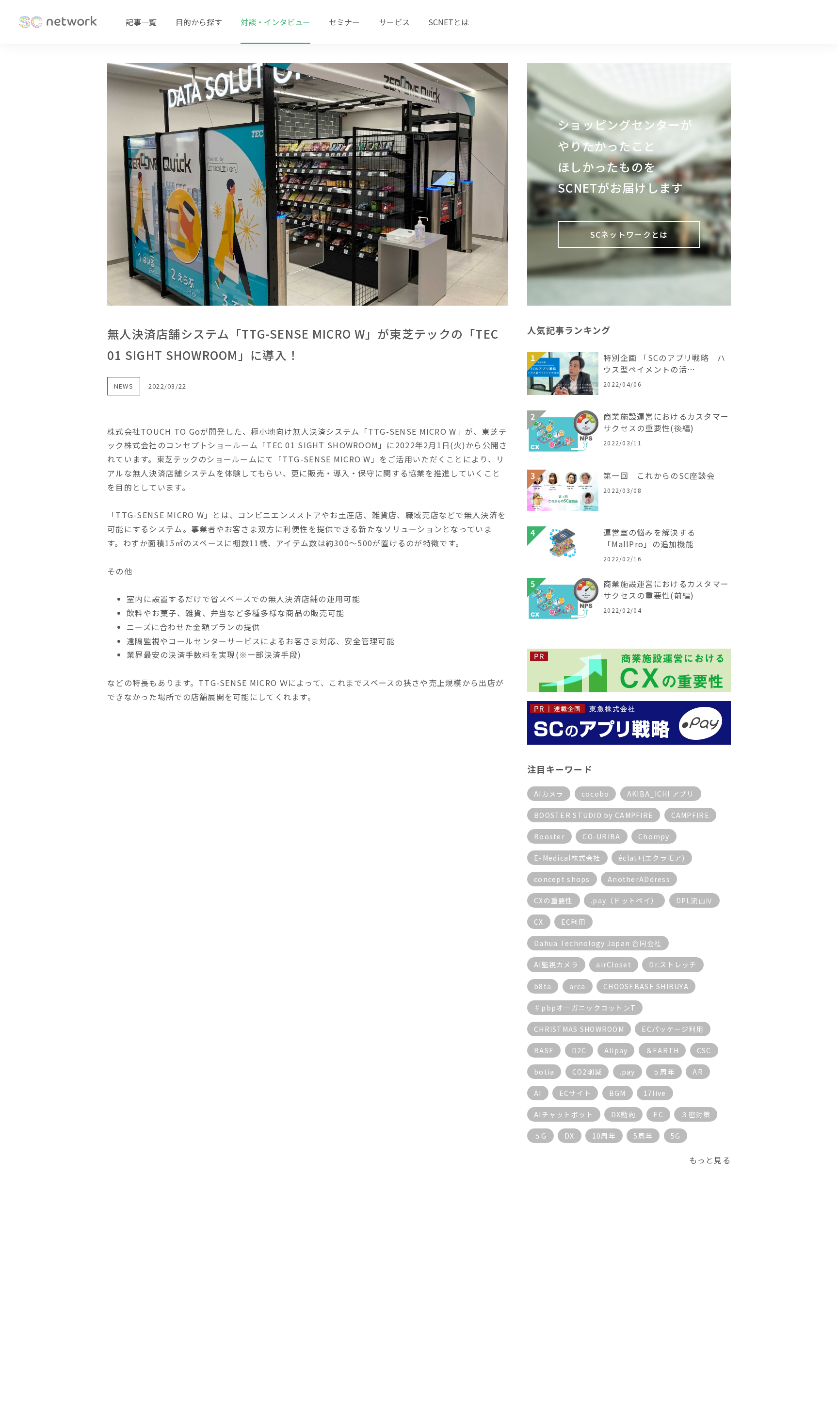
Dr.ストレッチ (672, 964)
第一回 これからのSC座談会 (659, 475)
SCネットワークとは (629, 234)
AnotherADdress (639, 879)
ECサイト (575, 1093)
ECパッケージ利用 (673, 1029)
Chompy (654, 836)
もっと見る (710, 1160)
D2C (579, 1050)
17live (655, 1093)
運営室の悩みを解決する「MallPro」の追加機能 (649, 538)
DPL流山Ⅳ (694, 900)
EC (658, 1114)
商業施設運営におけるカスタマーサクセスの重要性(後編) (666, 422)
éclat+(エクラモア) (651, 858)
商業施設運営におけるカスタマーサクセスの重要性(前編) (666, 589)
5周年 (643, 1136)
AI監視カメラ (556, 964)
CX (539, 922)
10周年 (604, 1136)
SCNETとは (448, 22)
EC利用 (573, 922)
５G (540, 1136)
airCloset (613, 964)
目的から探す (199, 22)
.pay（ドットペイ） (624, 900)
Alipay (616, 1050)
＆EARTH (662, 1050)
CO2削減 (587, 1072)
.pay (627, 1072)
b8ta (542, 986)
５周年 (664, 1072)
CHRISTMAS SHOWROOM (579, 1029)
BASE (544, 1050)
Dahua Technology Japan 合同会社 (598, 943)
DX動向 (623, 1114)
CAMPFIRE (690, 815)
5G (676, 1136)
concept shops (562, 879)
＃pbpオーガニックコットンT (585, 1007)
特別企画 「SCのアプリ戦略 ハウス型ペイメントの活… (664, 363)
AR (698, 1072)
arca (577, 986)
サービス (394, 22)
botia (544, 1072)
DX (569, 1136)
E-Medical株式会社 (567, 858)
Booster (549, 836)
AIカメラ (549, 794)
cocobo (595, 794)
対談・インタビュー (275, 22)
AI (538, 1093)
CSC (704, 1050)
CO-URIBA (601, 836)
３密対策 (695, 1114)
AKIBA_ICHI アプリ (660, 794)
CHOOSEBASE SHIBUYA (646, 986)
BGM (617, 1093)
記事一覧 (141, 22)
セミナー (344, 22)
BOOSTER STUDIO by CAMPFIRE (593, 815)
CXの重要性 (553, 900)
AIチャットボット (564, 1114)
